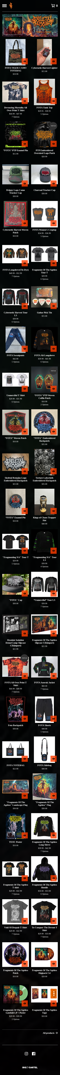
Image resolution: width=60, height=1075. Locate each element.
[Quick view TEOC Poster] (25, 835)
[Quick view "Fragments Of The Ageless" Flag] (54, 796)
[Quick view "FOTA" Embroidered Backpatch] (54, 432)
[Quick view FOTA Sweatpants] (25, 349)
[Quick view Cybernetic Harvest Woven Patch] (25, 223)
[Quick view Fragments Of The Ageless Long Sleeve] (54, 835)
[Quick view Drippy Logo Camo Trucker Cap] (25, 183)
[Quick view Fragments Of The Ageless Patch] (25, 964)
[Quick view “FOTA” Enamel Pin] (25, 511)
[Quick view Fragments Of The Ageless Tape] (54, 1003)
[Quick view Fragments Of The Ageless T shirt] (25, 878)
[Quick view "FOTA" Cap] (25, 593)
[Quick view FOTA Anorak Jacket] (54, 676)
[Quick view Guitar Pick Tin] (54, 306)
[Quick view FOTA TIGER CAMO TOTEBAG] (25, 61)
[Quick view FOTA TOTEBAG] (25, 759)
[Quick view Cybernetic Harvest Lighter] (54, 61)
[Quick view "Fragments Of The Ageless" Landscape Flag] (25, 796)
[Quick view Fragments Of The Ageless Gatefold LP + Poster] (25, 1003)
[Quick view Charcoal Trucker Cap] (54, 183)
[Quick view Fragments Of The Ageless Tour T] (54, 263)
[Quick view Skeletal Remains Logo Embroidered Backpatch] (25, 471)
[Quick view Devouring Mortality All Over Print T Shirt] (25, 101)
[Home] (10, 5)
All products (48, 1033)
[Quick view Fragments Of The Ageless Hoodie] (54, 878)
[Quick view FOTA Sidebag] (54, 759)
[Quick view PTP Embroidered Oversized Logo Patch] (54, 144)
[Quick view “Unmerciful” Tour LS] (54, 593)
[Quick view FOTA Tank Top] (54, 101)
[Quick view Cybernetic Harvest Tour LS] (25, 306)
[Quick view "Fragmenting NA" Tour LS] (54, 551)
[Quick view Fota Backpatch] (25, 719)
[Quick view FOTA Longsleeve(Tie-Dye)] (25, 263)
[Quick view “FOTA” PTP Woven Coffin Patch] (54, 389)
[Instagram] (26, 1054)
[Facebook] (34, 1054)
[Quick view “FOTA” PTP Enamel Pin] (25, 144)
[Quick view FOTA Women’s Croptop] (54, 223)
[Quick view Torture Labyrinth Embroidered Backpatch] (54, 471)
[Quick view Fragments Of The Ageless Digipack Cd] (54, 964)
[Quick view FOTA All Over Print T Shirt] (25, 676)
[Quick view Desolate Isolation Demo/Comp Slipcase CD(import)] (25, 633)
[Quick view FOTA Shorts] (54, 719)
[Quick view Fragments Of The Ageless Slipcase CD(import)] (54, 633)
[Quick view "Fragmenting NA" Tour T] (25, 551)
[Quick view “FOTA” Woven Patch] (25, 432)
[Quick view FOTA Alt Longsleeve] (54, 349)
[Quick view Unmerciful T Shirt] (25, 389)
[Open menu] (4, 5)
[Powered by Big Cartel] (30, 1067)
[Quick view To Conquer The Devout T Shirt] (54, 921)
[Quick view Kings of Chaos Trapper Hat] (54, 511)
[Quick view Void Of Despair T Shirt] (25, 921)
